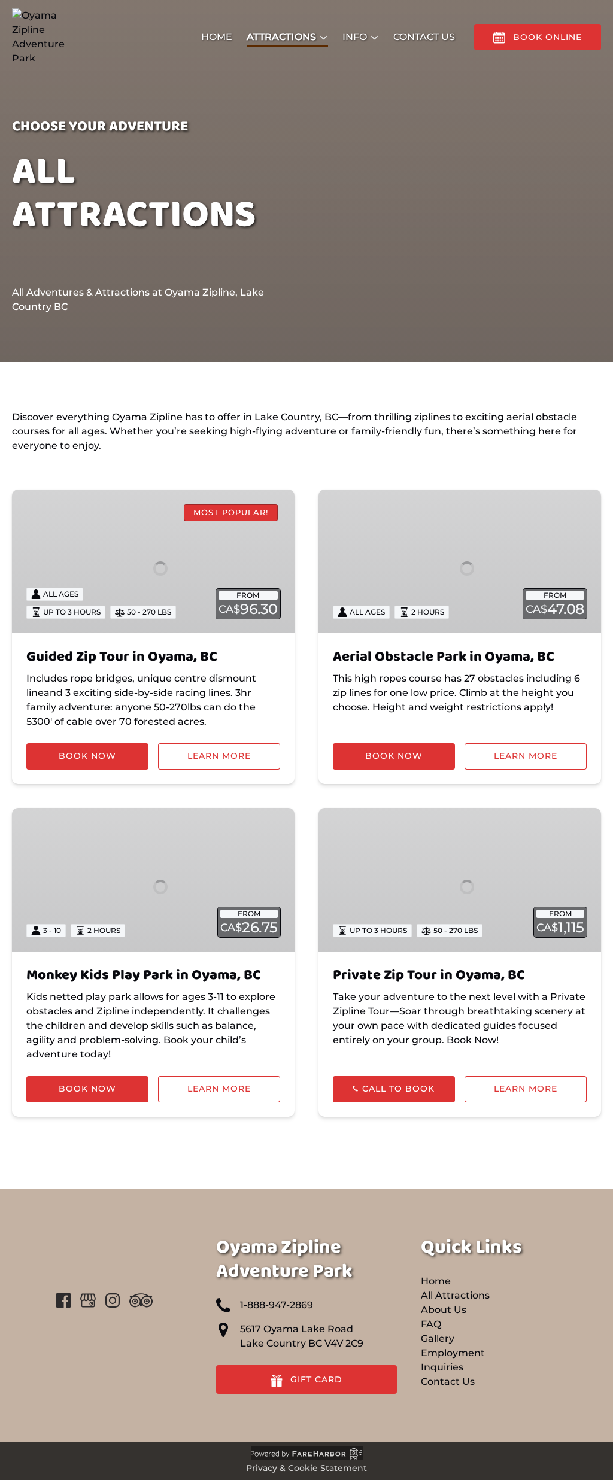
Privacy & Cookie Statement (306, 1468)
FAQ (431, 1324)
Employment (453, 1353)
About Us (443, 1309)
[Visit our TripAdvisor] (141, 1300)
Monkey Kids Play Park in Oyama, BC (143, 975)
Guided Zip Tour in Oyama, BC (121, 656)
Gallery (437, 1338)
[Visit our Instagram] (112, 1300)
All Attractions (455, 1295)
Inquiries (442, 1367)
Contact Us (424, 36)
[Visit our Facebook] (63, 1300)
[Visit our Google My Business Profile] (88, 1300)
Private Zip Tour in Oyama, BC (429, 975)
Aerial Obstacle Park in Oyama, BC (443, 656)
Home (216, 36)
